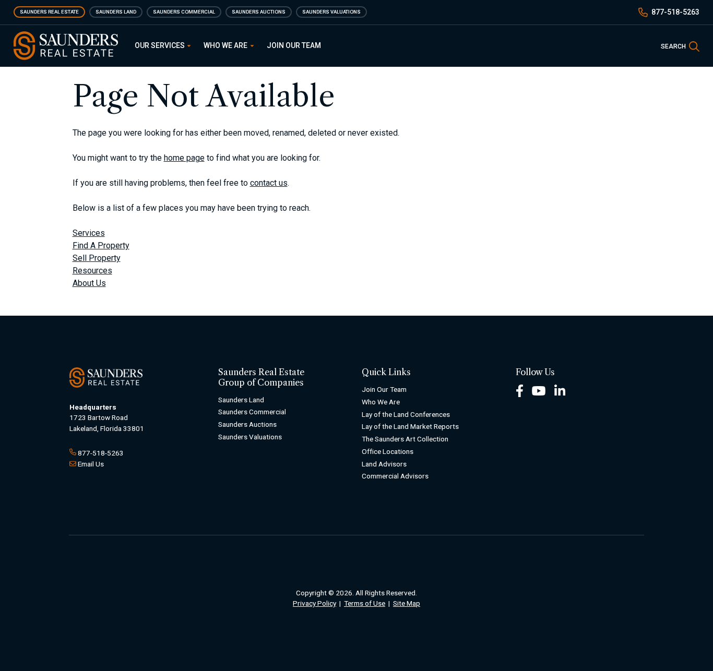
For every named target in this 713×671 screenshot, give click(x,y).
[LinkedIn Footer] (560, 390)
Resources (92, 270)
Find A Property (101, 245)
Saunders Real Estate (49, 12)
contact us (269, 183)
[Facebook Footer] (520, 390)
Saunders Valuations (331, 12)
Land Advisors (384, 464)
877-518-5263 (675, 12)
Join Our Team (294, 45)
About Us (89, 283)
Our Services (160, 45)
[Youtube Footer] (538, 390)
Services (89, 233)
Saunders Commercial (184, 12)
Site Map (406, 603)
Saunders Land (116, 12)
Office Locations (387, 451)
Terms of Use (364, 603)
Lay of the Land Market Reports (410, 426)
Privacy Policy (314, 603)
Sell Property (97, 258)
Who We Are (226, 45)
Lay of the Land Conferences (406, 414)
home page (184, 158)
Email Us (91, 464)
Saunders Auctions (259, 12)
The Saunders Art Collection (405, 439)
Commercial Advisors (395, 476)
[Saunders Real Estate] (66, 45)
